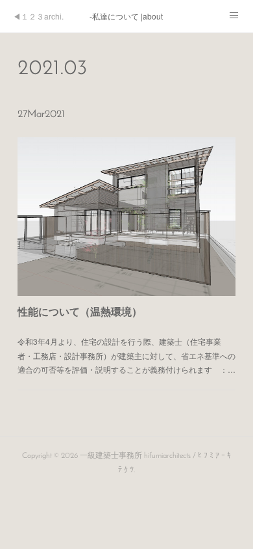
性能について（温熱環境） (80, 311)
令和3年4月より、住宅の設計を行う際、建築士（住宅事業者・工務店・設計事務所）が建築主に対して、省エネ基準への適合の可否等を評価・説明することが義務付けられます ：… (126, 355)
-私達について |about (126, 15)
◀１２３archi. (38, 15)
